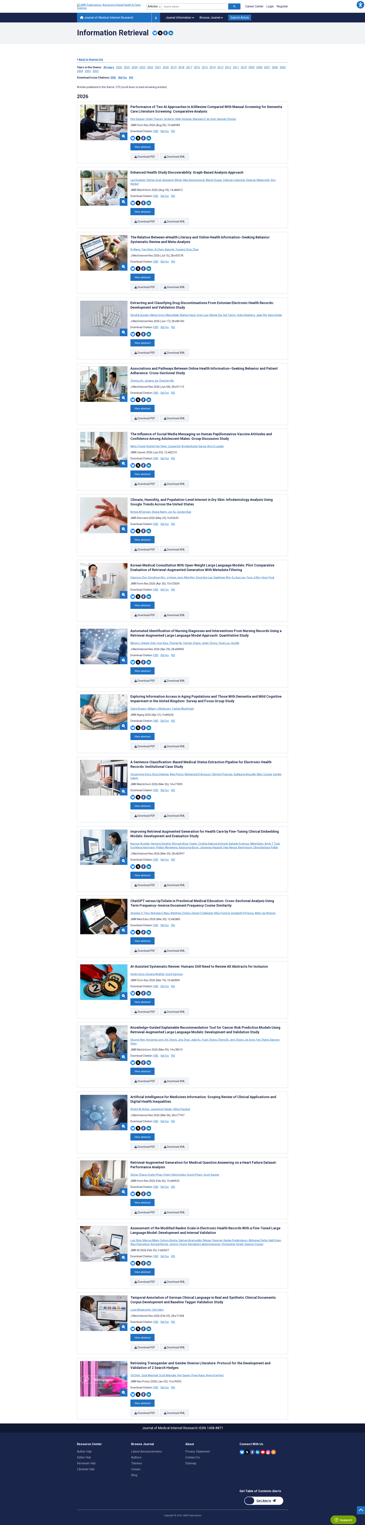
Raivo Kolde (274, 315)
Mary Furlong (222, 913)
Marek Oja (215, 315)
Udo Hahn (158, 1309)
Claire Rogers (138, 708)
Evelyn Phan (155, 1174)
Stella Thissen (154, 119)
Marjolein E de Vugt (204, 119)
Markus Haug (187, 315)
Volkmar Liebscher (234, 180)
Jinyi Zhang (236, 1039)
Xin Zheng (170, 1039)
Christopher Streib (232, 1244)
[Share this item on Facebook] (165, 33)
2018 (181, 67)
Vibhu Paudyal (181, 1109)
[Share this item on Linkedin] (170, 33)
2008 (259, 67)
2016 (197, 67)
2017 (189, 67)
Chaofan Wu (166, 380)
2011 (236, 67)
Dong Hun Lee (204, 577)
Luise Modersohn (141, 1309)
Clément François (222, 774)
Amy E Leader (215, 446)
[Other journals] (156, 17)
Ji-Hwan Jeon (175, 577)
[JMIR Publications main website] (109, 6)
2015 (205, 67)
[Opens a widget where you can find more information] (343, 1520)
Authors (136, 1457)
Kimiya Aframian (140, 511)
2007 (267, 67)
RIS (131, 77)
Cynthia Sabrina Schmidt (213, 843)
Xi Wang (135, 249)
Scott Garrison (174, 974)
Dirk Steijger (137, 119)
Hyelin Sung (137, 974)
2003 (88, 71)
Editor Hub (84, 1457)
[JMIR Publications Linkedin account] (257, 1452)
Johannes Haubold (211, 847)
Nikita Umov (157, 315)
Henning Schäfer (160, 843)
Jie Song (250, 1039)
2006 (275, 67)
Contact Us (192, 1457)
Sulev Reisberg (246, 315)
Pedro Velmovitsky (174, 1174)
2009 (251, 67)
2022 (150, 67)
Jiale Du (195, 1039)
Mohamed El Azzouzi (197, 774)
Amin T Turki (272, 843)
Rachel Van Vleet (156, 446)
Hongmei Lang (155, 1039)
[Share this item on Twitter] (160, 33)
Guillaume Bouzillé (244, 774)
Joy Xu (172, 511)
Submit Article (239, 17)
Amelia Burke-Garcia (194, 446)
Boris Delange (160, 774)
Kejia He (169, 249)
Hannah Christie (226, 119)
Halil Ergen (275, 1240)
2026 (119, 67)
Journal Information (178, 17)
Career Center (254, 6)
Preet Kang (198, 1375)
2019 (174, 67)
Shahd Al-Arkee (140, 1109)
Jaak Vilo (261, 315)
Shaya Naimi (159, 511)
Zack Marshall (150, 1375)
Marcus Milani (151, 1240)
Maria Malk (172, 315)
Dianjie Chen (149, 643)
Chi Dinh (135, 1375)
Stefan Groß (154, 180)
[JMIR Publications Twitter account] (247, 1452)
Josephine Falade (161, 1109)
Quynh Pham (194, 1174)
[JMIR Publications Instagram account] (268, 1452)
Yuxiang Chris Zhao (187, 249)
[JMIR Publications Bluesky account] (242, 1452)
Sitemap (190, 1463)
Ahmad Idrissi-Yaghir (184, 843)
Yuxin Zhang (209, 1039)
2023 (142, 67)
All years (108, 67)
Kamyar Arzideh (140, 843)
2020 (166, 67)
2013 (220, 67)
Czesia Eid (174, 446)
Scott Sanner (211, 1174)
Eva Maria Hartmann (143, 847)
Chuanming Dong (141, 774)
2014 (212, 67)
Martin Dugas (213, 180)
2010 (244, 67)
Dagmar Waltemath (258, 180)
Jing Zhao (183, 1039)
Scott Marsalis (168, 1375)
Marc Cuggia (264, 774)
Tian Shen (147, 249)
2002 (96, 71)
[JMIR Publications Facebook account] (252, 1452)
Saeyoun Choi (139, 577)
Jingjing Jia (151, 380)
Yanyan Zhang (191, 643)
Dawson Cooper (253, 1244)
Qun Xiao (163, 643)
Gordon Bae (184, 511)
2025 (127, 67)
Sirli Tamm (229, 315)
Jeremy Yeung (178, 1244)
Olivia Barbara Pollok (265, 847)
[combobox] (195, 6)
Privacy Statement (197, 1451)
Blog (134, 1475)
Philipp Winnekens (167, 847)
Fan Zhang (263, 1039)
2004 (80, 71)
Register (282, 6)
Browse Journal (209, 17)
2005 (283, 67)
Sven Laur (202, 315)
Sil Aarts (169, 119)
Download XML (176, 156)
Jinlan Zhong (209, 643)
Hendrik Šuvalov (140, 315)
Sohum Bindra (169, 1240)
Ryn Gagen (184, 1375)
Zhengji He (175, 643)
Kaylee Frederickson (235, 1240)
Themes (136, 1463)
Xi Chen (159, 249)
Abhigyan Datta (258, 1240)
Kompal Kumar (159, 1244)
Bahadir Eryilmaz (239, 843)
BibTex (122, 77)
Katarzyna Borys (188, 847)
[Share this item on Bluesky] (154, 33)
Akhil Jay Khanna (264, 913)
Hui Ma (234, 643)
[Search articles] (234, 6)
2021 (158, 67)
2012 (228, 67)
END (113, 77)
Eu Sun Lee (238, 577)
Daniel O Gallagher (202, 913)
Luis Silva (136, 1240)
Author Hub (84, 1451)
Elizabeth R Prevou (242, 913)
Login (270, 6)
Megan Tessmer (212, 1240)
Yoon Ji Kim (253, 577)
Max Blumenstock (194, 180)
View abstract (142, 146)
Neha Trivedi (138, 446)
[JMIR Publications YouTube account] (262, 1452)
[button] (360, 4)
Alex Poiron (176, 774)
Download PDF (146, 156)
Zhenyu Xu (137, 380)
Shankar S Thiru (140, 913)
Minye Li (135, 643)
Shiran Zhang (138, 1174)
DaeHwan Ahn (222, 577)
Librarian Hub (85, 1469)
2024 (135, 67)
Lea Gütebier (138, 180)
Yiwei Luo (224, 643)
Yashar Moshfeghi (182, 708)
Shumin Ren (138, 1039)
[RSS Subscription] (273, 1452)
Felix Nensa (230, 847)
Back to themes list (90, 59)
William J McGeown (159, 708)
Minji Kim (189, 577)
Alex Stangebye (140, 1244)
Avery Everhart (214, 1375)
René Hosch (245, 847)
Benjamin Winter (172, 180)
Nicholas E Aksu (160, 913)
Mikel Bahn (257, 843)
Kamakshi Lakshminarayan (204, 1244)
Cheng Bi (223, 1039)
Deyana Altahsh (155, 974)
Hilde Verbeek (183, 119)
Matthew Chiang (180, 913)
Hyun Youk (267, 577)
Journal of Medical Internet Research (108, 17)
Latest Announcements (146, 1451)
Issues (135, 1469)
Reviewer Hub (86, 1463)
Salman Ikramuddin (190, 1240)
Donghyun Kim (157, 577)
